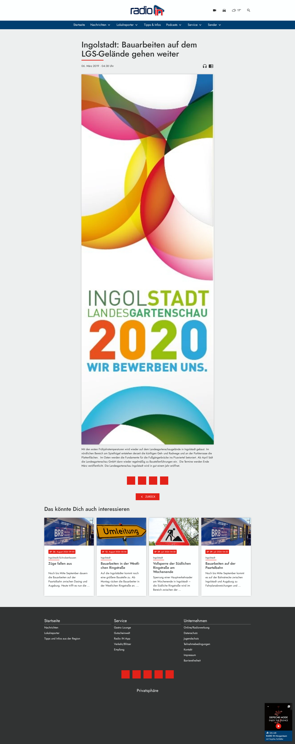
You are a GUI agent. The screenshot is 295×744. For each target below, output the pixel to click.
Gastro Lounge (122, 627)
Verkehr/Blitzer (122, 644)
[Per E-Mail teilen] (164, 480)
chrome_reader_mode (211, 66)
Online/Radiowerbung (196, 627)
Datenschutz (191, 633)
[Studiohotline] (75, 10)
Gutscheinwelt (122, 633)
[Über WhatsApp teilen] (153, 480)
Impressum (190, 655)
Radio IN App (122, 638)
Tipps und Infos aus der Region (62, 638)
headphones (204, 66)
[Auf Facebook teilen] (131, 480)
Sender (212, 25)
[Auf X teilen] (142, 480)
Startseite (79, 25)
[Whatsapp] (68, 10)
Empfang (119, 649)
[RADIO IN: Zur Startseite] (147, 10)
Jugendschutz (191, 638)
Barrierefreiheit (192, 660)
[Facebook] (54, 10)
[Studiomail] (47, 10)
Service (193, 25)
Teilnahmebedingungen (197, 644)
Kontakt (188, 649)
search (249, 10)
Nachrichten (98, 25)
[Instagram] (61, 10)
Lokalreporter (125, 25)
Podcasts (171, 25)
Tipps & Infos (152, 25)
